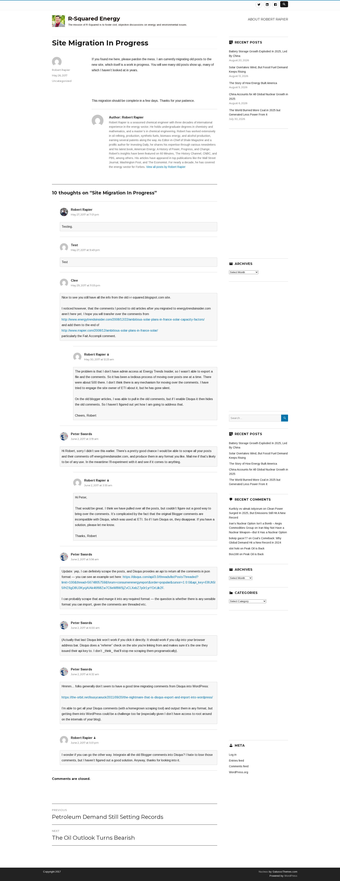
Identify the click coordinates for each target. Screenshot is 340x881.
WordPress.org (238, 772)
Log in (233, 754)
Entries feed (236, 760)
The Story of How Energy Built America (253, 83)
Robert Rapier (61, 69)
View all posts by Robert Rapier (166, 166)
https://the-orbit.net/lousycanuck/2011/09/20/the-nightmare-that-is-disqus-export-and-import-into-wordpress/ (137, 697)
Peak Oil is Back (254, 548)
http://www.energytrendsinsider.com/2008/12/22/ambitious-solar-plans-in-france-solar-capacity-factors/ (133, 319)
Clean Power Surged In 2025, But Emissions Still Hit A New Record (257, 513)
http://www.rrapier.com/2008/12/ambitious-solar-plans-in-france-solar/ (110, 330)
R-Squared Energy (94, 18)
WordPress (290, 875)
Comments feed (239, 766)
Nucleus (263, 871)
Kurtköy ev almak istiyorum (245, 508)
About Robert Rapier (268, 19)
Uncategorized (61, 80)
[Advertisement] (154, 87)
